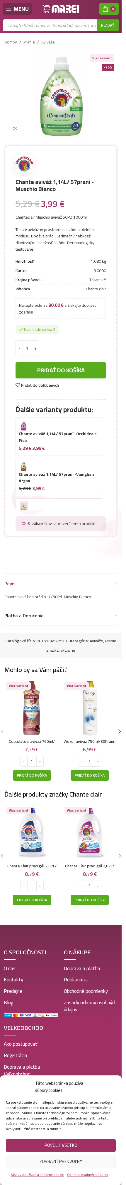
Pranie (29, 42)
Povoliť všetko (61, 1145)
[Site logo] (61, 8)
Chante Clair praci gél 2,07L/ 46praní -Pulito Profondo (32, 869)
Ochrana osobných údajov (87, 1174)
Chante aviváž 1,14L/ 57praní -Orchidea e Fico (58, 437)
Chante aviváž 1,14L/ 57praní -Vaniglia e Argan (57, 477)
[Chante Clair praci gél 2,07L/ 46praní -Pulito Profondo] (31, 833)
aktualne (67, 650)
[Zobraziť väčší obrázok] (15, 128)
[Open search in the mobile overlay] (61, 25)
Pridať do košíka (61, 370)
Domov (10, 42)
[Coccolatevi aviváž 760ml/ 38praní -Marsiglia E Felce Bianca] (31, 708)
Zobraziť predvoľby (61, 1161)
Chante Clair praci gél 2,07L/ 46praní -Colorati (89, 869)
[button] (32, 775)
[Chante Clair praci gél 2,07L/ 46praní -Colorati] (90, 833)
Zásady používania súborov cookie (37, 1174)
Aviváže (48, 42)
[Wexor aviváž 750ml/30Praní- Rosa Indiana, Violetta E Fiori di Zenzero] (90, 708)
